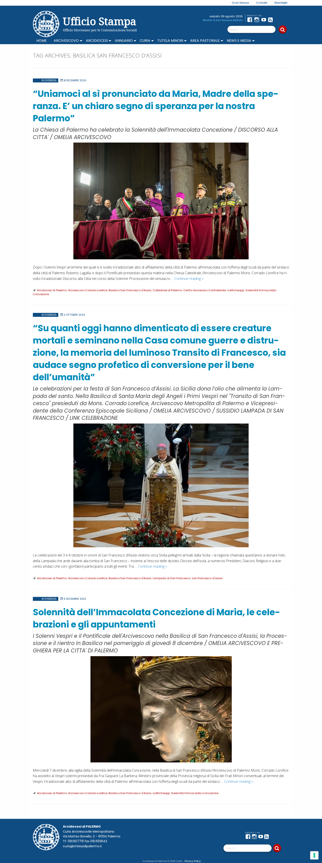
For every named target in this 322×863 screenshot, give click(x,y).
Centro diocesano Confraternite (204, 290)
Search (282, 29)
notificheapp (235, 290)
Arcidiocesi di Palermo (52, 290)
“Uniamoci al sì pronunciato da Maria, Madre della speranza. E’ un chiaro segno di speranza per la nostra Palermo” (156, 106)
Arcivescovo (66, 40)
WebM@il (280, 3)
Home (41, 40)
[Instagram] (257, 19)
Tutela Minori (170, 40)
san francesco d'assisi (207, 578)
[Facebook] (250, 19)
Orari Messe (240, 3)
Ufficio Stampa (99, 21)
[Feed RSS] (271, 19)
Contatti (261, 3)
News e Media (239, 40)
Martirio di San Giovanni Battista (223, 20)
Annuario (124, 40)
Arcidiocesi (97, 40)
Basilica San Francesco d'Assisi (130, 290)
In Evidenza (49, 80)
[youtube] (264, 19)
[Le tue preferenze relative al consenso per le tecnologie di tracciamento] (314, 855)
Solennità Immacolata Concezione (194, 793)
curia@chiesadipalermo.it (82, 846)
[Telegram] (278, 19)
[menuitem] (238, 3)
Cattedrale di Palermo (167, 290)
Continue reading (188, 278)
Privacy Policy (192, 861)
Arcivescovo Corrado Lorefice (87, 290)
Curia (145, 40)
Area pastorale (205, 40)
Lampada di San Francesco (172, 578)
